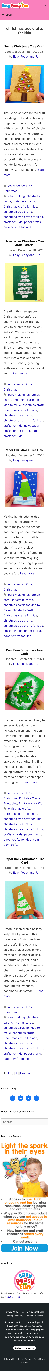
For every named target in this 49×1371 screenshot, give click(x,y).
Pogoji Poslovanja (15, 1315)
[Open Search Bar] (45, 5)
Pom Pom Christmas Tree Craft (24, 651)
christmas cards (22, 600)
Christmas (10, 191)
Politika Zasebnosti (35, 1312)
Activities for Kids (20, 186)
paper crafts (32, 222)
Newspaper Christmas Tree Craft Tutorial (24, 243)
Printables (10, 803)
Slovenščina (29, 1348)
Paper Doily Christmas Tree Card (24, 860)
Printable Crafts (29, 798)
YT (36, 1098)
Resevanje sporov (34, 1315)
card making (16, 196)
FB (13, 1098)
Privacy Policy (11, 1312)
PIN (20, 1098)
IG (28, 1098)
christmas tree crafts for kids (23, 217)
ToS (22, 1312)
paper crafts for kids (17, 227)
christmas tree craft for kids (22, 819)
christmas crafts (24, 201)
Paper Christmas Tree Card (24, 450)
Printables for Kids (31, 803)
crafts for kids (13, 222)
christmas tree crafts (18, 211)
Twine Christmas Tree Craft (24, 46)
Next (25, 1073)
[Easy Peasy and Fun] (15, 5)
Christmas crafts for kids (20, 206)
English (18, 1348)
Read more (20, 373)
